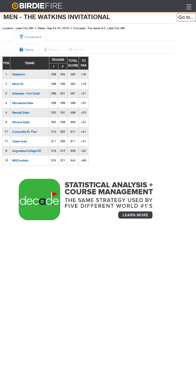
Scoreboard (30, 36)
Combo (76, 48)
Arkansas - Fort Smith (26, 93)
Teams (26, 49)
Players (51, 48)
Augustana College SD (26, 151)
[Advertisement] (38, 305)
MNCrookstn (20, 160)
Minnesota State (22, 103)
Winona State (20, 122)
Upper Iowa (19, 141)
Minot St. (18, 84)
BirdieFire (47, 6)
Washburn (18, 74)
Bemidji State (20, 112)
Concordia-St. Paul (24, 131)
